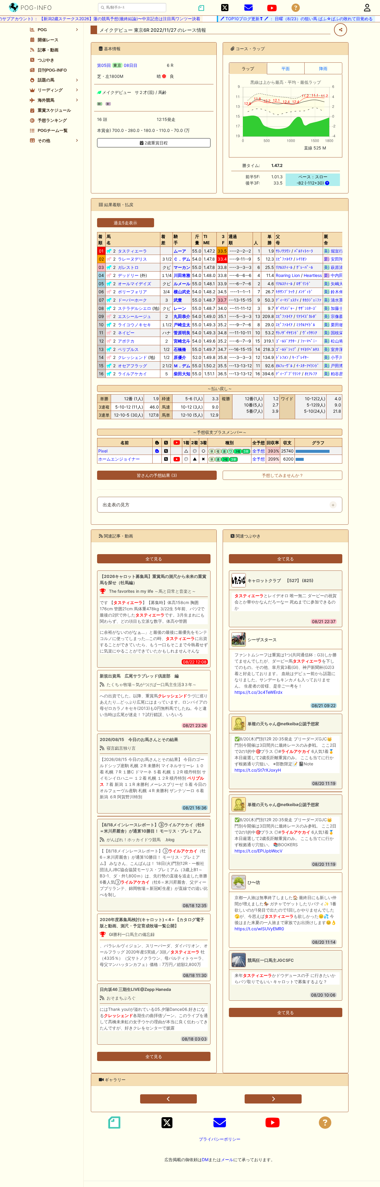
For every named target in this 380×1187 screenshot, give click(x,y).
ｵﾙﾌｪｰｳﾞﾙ (284, 365)
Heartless (313, 275)
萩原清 (335, 267)
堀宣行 (335, 250)
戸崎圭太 (182, 324)
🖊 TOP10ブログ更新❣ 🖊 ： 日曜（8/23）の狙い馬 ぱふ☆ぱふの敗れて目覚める (283, 18)
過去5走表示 (125, 222)
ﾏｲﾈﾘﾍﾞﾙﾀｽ (309, 349)
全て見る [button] (153, 558)
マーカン (182, 267)
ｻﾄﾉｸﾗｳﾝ (283, 250)
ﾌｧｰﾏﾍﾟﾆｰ (308, 340)
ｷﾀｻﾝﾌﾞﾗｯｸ (285, 291)
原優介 (180, 357)
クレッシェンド (132, 357)
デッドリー (128, 275)
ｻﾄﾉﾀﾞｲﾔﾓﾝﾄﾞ (287, 332)
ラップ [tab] (248, 68)
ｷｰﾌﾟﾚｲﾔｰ (300, 357)
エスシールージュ (134, 316)
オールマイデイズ (134, 283)
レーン (180, 308)
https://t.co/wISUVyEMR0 (259, 928)
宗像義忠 (335, 316)
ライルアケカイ (132, 373)
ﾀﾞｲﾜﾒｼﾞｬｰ (285, 308)
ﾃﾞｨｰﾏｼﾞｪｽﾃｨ (287, 299)
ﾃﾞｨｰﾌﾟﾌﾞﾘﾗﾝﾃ (288, 373)
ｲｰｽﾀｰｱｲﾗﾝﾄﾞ (307, 365)
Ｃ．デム (182, 258)
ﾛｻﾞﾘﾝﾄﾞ (303, 283)
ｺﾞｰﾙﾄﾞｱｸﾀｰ (286, 340)
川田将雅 (182, 275)
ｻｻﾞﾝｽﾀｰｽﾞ (307, 308)
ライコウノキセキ (134, 324)
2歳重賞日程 (155, 142)
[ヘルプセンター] (296, 8)
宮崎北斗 (182, 340)
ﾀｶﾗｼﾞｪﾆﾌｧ (312, 299)
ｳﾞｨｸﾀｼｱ (310, 332)
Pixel (102, 450)
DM (205, 1159)
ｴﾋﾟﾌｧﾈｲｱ (284, 258)
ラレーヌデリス (132, 258)
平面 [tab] (285, 68)
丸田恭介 (182, 316)
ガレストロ (128, 267)
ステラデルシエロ (134, 308)
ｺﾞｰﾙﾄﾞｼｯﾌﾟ (286, 349)
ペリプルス (128, 349)
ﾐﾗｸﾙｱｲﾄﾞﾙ (305, 324)
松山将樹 (335, 340)
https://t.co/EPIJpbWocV (258, 850)
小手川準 (335, 357)
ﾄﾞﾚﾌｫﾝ (282, 357)
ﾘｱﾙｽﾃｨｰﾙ (284, 267)
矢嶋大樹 (335, 283)
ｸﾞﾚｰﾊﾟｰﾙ (304, 267)
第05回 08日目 (117, 65)
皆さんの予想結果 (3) (157, 475)
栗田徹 (335, 324)
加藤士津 (335, 308)
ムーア (180, 250)
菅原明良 (182, 332)
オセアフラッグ (132, 365)
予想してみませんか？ (282, 475)
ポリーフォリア (132, 291)
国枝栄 (335, 332)
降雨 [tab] (323, 68)
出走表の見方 (116, 504)
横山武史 (182, 291)
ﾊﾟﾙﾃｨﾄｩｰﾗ (303, 250)
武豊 (178, 299)
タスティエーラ (132, 250)
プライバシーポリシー (219, 1139)
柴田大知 (182, 373)
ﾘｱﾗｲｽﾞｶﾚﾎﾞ (306, 316)
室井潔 (335, 349)
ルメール (182, 283)
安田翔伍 (335, 258)
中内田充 (335, 275)
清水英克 (335, 299)
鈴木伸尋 (335, 291)
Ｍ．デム (182, 365)
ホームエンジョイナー (119, 458)
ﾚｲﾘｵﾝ (301, 258)
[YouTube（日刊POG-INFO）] (272, 8)
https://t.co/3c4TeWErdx (259, 692)
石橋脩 (180, 349)
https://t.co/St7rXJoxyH (258, 770)
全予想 (258, 450)
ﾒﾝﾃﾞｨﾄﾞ (305, 291)
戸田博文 (335, 365)
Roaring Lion (288, 275)
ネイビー (126, 332)
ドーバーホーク (132, 299)
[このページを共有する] (340, 29)
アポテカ (126, 340)
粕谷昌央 (335, 373)
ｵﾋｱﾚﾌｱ (311, 373)
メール (227, 1159)
